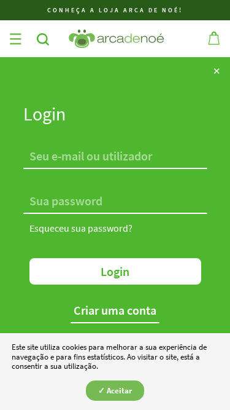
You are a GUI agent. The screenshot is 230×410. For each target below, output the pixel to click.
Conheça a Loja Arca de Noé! (115, 10)
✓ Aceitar (115, 390)
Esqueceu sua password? (80, 228)
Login (115, 271)
